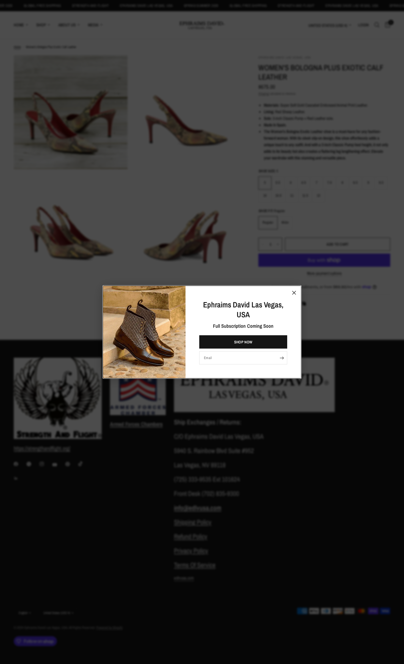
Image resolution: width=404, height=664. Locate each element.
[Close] (294, 292)
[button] (243, 342)
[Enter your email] (281, 358)
